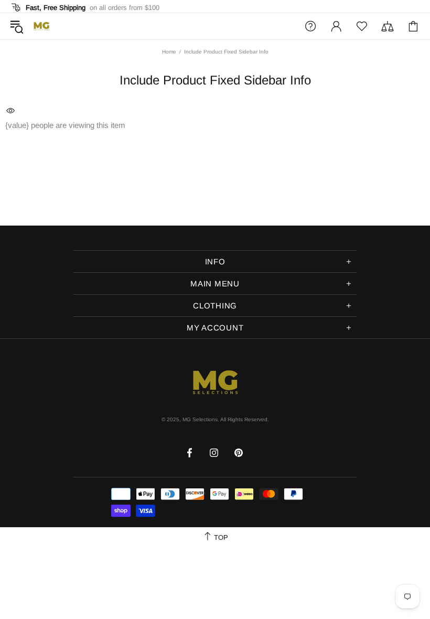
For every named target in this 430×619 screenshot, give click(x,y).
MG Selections (41, 26)
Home (169, 52)
